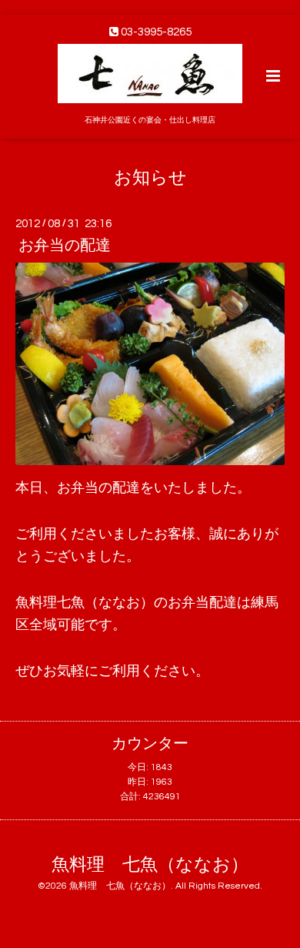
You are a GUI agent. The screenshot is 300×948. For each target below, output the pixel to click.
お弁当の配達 (64, 245)
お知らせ (150, 177)
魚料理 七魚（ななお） (150, 864)
